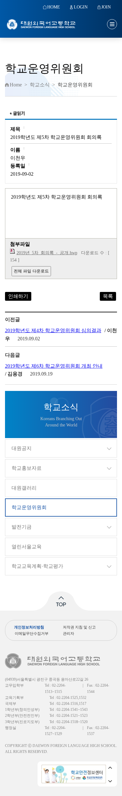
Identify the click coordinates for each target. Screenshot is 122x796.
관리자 (68, 633)
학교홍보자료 (27, 468)
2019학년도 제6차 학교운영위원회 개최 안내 (54, 366)
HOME (53, 7)
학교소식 (40, 84)
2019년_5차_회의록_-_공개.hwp (47, 252)
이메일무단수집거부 (31, 633)
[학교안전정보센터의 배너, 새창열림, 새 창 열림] (73, 774)
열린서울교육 (27, 546)
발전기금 (22, 527)
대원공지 (22, 448)
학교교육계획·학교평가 (37, 566)
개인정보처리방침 (29, 627)
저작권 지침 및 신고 (79, 627)
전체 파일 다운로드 (31, 271)
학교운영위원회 (29, 507)
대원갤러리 (24, 488)
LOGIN (81, 7)
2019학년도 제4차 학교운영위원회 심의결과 (53, 330)
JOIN (106, 7)
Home (16, 84)
